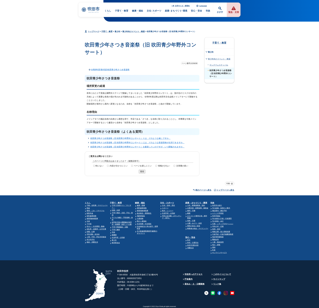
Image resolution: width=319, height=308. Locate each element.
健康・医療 (141, 205)
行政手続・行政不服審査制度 (222, 234)
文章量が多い (182, 166)
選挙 (213, 247)
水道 (88, 221)
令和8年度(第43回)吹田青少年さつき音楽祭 (110, 70)
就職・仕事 (91, 232)
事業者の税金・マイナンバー (197, 228)
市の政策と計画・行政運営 (222, 218)
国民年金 (90, 213)
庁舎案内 (189, 279)
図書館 (114, 235)
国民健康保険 (91, 216)
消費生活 (190, 248)
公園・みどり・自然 (194, 223)
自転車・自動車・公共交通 (96, 229)
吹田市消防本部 (193, 245)
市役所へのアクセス (193, 274)
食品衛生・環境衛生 (144, 213)
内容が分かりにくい (119, 166)
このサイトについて (222, 274)
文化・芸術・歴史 (168, 205)
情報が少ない (164, 166)
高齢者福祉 (141, 216)
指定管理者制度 (218, 237)
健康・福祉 (137, 10)
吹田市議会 (216, 216)
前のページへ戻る (203, 190)
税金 (88, 208)
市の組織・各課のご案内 (221, 208)
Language (203, 6)
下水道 (89, 224)
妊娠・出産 (116, 210)
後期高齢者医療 (92, 218)
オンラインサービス (219, 253)
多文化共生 (91, 239)
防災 (188, 240)
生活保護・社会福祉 (144, 224)
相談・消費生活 (92, 242)
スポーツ (165, 208)
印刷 (228, 183)
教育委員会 (116, 243)
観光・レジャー (167, 211)
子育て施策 (116, 230)
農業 (188, 213)
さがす (220, 12)
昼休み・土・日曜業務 (194, 284)
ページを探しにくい (143, 166)
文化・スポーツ (167, 203)
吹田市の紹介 (217, 205)
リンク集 (217, 284)
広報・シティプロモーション (222, 224)
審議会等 (215, 239)
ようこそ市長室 (218, 213)
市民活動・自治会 (93, 234)
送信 (142, 171)
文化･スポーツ (154, 10)
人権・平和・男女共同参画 (96, 237)
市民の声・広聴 (218, 226)
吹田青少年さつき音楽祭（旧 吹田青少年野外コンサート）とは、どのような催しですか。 (130, 138)
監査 (213, 250)
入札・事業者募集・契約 (196, 205)
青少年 (117, 31)
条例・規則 (216, 229)
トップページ (93, 31)
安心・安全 (196, 10)
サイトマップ (219, 279)
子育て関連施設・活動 (120, 227)
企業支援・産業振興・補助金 (197, 208)
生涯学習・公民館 (118, 237)
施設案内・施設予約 (219, 211)
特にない (99, 166)
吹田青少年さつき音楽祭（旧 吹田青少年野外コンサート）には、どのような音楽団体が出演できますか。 (137, 143)
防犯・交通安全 (193, 243)
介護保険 (140, 218)
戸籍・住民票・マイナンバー (97, 205)
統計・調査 (216, 245)
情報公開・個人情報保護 (221, 232)
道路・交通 (191, 221)
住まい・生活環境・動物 (95, 226)
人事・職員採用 (218, 242)
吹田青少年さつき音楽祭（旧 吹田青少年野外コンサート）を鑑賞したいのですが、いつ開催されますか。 (137, 147)
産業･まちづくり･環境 (176, 10)
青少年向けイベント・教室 (133, 31)
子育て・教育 (121, 10)
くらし (108, 10)
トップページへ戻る (225, 190)
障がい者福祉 (142, 221)
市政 (208, 10)
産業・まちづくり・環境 (196, 203)
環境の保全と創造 (193, 226)
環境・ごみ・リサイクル (95, 211)
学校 (113, 232)
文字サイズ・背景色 (182, 6)
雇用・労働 (191, 211)
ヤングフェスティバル (218, 65)
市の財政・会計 (218, 221)
